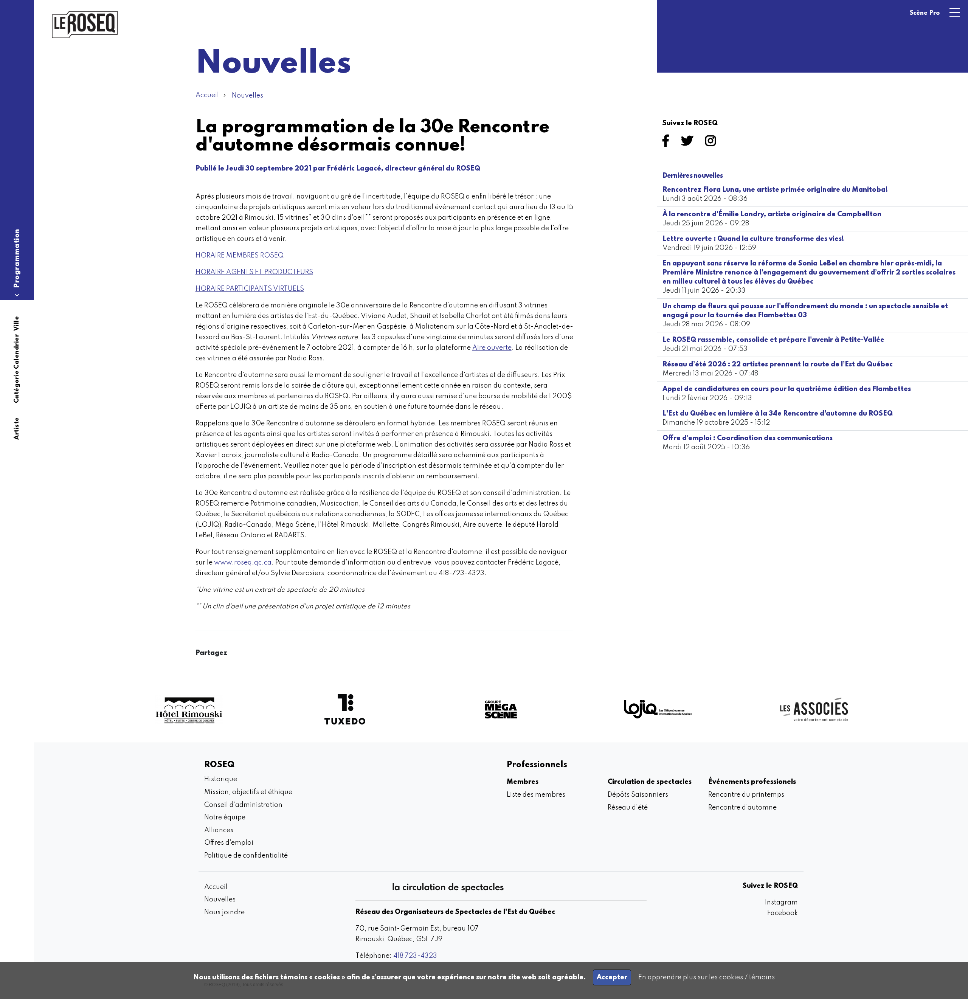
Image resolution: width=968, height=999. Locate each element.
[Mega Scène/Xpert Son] (501, 709)
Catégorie (17, 386)
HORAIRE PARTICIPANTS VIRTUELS (249, 288)
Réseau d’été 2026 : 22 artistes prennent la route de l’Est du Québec (777, 364)
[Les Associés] (814, 709)
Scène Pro (925, 13)
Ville (17, 323)
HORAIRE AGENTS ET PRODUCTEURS (254, 272)
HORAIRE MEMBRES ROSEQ (239, 255)
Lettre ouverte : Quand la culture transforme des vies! (753, 239)
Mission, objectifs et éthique (248, 792)
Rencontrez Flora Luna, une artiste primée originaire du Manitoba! (775, 189)
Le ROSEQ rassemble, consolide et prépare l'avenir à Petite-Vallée (773, 340)
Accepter (612, 977)
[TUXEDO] (344, 709)
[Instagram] (712, 143)
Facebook (782, 913)
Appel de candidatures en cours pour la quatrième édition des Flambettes (786, 389)
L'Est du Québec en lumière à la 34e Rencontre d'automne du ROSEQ (777, 413)
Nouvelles (247, 95)
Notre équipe (224, 817)
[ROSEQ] (85, 24)
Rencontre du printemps (746, 794)
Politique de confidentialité (246, 855)
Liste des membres (536, 794)
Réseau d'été (628, 807)
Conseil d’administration (243, 805)
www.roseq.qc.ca (242, 562)
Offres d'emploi (228, 842)
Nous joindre (224, 912)
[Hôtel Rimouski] (189, 709)
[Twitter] (688, 143)
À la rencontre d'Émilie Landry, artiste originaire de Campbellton (771, 214)
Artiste (17, 428)
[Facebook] (667, 143)
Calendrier (17, 352)
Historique (220, 779)
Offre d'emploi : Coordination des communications (747, 438)
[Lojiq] (658, 709)
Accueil (207, 95)
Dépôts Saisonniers (638, 794)
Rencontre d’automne (742, 807)
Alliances (218, 830)
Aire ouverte (492, 347)
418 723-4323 (415, 955)
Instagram (781, 902)
